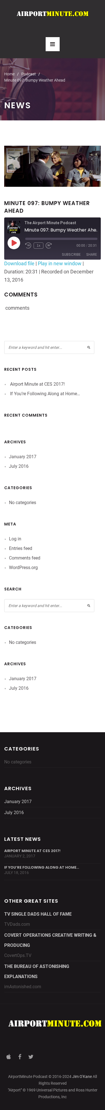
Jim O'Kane (82, 1076)
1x (38, 246)
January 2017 (22, 456)
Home (9, 74)
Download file (19, 263)
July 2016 (19, 466)
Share (91, 254)
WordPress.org (23, 567)
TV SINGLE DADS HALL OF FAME (38, 914)
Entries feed (20, 548)
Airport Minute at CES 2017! (37, 384)
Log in (15, 538)
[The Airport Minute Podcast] (52, 14)
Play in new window (59, 263)
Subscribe (71, 254)
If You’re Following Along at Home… (45, 393)
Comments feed (24, 558)
